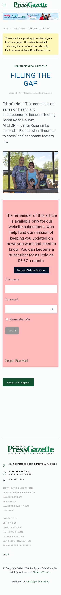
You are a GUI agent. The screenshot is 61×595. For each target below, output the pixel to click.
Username (12, 279)
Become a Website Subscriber (31, 270)
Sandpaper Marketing (37, 581)
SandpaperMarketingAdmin (38, 92)
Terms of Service (42, 572)
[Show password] (52, 309)
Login (6, 554)
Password (11, 299)
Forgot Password (16, 360)
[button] (4, 5)
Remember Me (19, 319)
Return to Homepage (18, 382)
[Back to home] (30, 5)
